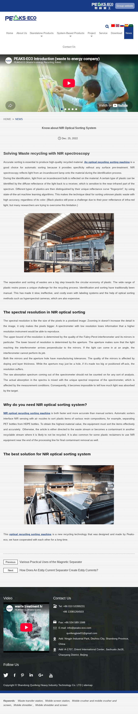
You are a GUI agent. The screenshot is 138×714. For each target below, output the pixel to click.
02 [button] (65, 109)
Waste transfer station (30, 700)
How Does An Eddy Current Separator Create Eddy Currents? (59, 570)
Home (9, 33)
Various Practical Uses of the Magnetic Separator (51, 561)
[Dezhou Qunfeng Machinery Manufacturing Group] (20, 18)
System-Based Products (70, 33)
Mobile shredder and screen (51, 705)
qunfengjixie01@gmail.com (81, 633)
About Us (22, 33)
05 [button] (76, 109)
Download (116, 33)
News (129, 33)
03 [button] (69, 109)
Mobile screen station (57, 700)
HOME (7, 119)
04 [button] (72, 109)
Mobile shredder (23, 705)
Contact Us (69, 46)
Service (103, 33)
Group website (125, 5)
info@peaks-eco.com (79, 627)
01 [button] (62, 109)
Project (92, 33)
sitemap (88, 685)
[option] (69, 83)
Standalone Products (42, 33)
